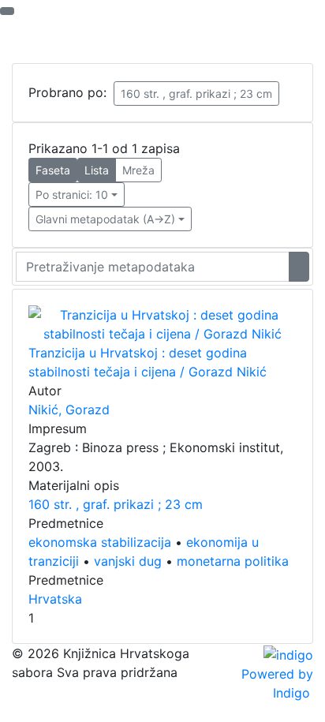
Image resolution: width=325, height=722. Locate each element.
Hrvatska (55, 599)
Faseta (52, 170)
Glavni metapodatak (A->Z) (105, 219)
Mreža (138, 170)
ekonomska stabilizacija (99, 542)
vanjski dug (128, 561)
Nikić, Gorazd (69, 409)
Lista (96, 170)
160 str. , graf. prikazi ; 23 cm (196, 93)
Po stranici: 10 (71, 194)
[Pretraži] (299, 267)
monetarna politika (233, 561)
